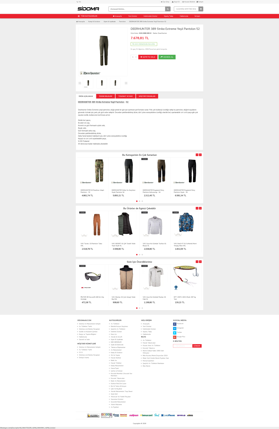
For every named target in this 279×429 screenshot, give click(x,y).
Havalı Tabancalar (149, 343)
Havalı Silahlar (116, 358)
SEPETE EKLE (148, 57)
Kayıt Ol (177, 2)
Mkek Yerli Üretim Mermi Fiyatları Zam (156, 358)
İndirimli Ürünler (116, 332)
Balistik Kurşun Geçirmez (119, 326)
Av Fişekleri (115, 407)
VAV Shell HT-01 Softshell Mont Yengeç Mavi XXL (185, 245)
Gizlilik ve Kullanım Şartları (88, 332)
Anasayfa (118, 16)
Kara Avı (114, 334)
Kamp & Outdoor (94, 22)
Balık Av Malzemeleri (118, 381)
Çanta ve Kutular (116, 371)
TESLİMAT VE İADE (125, 96)
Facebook (179, 324)
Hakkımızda (184, 16)
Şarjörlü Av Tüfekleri (118, 329)
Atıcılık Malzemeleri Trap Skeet (121, 391)
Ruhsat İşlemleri (148, 361)
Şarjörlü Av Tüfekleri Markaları (153, 363)
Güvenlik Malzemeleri (118, 402)
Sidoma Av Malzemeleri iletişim (89, 324)
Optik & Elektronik (117, 345)
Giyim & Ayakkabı (110, 22)
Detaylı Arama (84, 358)
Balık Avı (114, 360)
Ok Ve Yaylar (115, 355)
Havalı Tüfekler (116, 363)
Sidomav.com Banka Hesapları (89, 329)
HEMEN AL (168, 57)
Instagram (180, 328)
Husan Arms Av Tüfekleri (151, 345)
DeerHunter (162, 33)
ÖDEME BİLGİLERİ (105, 96)
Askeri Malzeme (116, 404)
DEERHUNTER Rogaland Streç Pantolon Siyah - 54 (184, 191)
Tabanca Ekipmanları (118, 347)
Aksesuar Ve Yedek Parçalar (121, 397)
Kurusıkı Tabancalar (118, 378)
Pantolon (122, 22)
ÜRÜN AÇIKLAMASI (86, 96)
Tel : (80, 2)
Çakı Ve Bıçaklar (116, 389)
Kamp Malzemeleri (117, 366)
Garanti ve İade (84, 339)
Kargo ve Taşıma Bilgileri (87, 334)
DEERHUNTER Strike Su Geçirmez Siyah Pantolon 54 (123, 191)
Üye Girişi (166, 2)
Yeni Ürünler (132, 16)
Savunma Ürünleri (117, 399)
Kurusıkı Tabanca (149, 348)
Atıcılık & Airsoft (116, 337)
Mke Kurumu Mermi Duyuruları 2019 (155, 356)
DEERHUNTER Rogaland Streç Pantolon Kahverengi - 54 (153, 191)
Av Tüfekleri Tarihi (85, 326)
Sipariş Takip (168, 16)
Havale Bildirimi (190, 2)
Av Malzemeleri (116, 350)
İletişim (200, 2)
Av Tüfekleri (115, 324)
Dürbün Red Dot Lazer (118, 384)
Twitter (179, 332)
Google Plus (180, 337)
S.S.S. (81, 352)
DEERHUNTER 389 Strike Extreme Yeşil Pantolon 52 (147, 22)
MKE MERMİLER (116, 342)
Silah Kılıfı (114, 394)
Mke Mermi (146, 366)
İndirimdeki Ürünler (150, 16)
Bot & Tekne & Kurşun (118, 386)
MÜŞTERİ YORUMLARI (147, 96)
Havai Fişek (115, 368)
